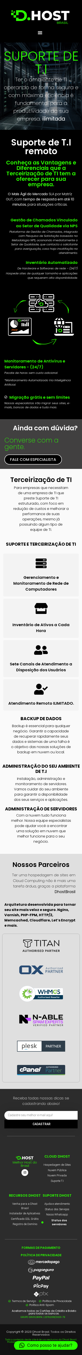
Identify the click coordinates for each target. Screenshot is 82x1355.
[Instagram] (24, 1172)
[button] (40, 32)
